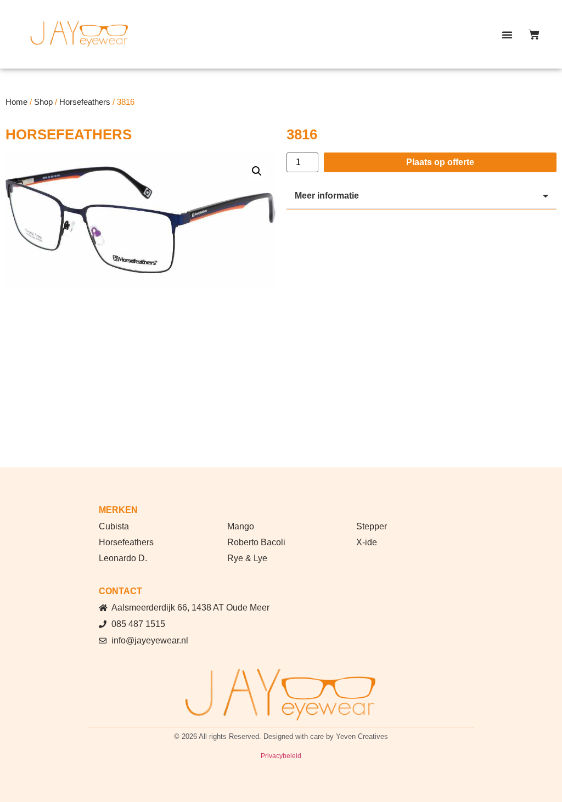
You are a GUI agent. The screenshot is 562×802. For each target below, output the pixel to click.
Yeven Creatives (362, 736)
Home (16, 102)
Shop (43, 102)
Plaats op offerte (440, 162)
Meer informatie (327, 195)
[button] (507, 34)
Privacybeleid (281, 756)
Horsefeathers (84, 102)
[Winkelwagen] (534, 34)
